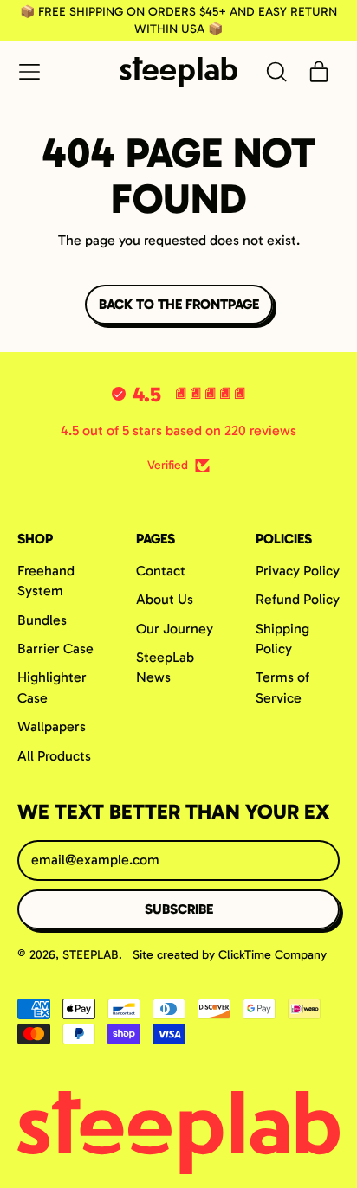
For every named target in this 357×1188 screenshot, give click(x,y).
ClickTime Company (272, 954)
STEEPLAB (90, 954)
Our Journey (174, 628)
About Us (164, 599)
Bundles (42, 620)
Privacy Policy (298, 570)
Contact (160, 570)
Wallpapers (51, 726)
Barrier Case (55, 648)
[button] (275, 72)
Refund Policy (298, 599)
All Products (54, 756)
